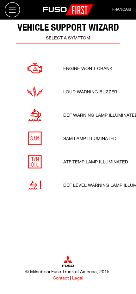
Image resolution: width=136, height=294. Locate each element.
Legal (77, 277)
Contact (61, 277)
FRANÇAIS (121, 9)
